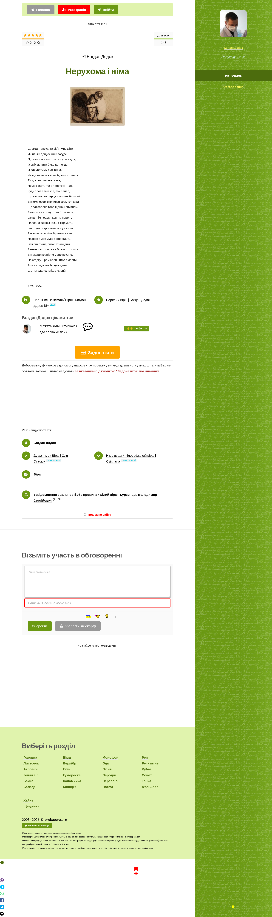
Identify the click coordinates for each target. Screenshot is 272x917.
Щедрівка (31, 806)
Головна (43, 10)
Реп (145, 757)
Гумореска (72, 775)
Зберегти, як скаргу (80, 626)
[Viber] (136, 880)
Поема (107, 787)
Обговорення (233, 86)
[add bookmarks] (136, 871)
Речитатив (150, 763)
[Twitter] (136, 907)
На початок (233, 75)
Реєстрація (77, 10)
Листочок (31, 763)
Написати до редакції (38, 825)
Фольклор (150, 787)
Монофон (110, 757)
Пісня (107, 769)
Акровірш (31, 769)
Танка (146, 781)
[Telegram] (136, 887)
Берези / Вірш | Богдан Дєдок (128, 300)
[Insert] (88, 616)
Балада (29, 787)
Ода (105, 763)
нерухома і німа (49, 180)
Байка (28, 781)
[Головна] (136, 862)
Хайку (28, 800)
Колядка (69, 787)
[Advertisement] (97, 405)
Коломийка (72, 781)
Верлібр (69, 763)
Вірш (38, 474)
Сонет (147, 775)
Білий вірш (32, 775)
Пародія (109, 775)
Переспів (110, 781)
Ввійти (108, 10)
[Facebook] (136, 900)
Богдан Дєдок (233, 47)
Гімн (66, 769)
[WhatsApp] (136, 893)
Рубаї (146, 769)
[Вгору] (136, 913)
